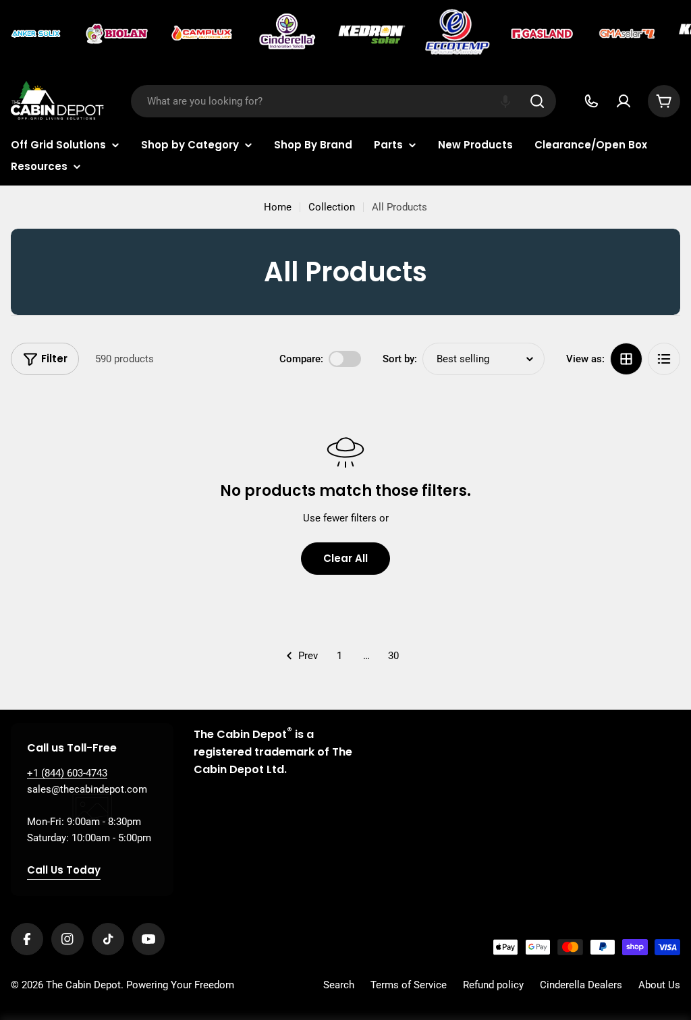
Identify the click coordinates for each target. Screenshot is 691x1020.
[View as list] (664, 359)
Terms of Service (408, 985)
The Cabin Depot (83, 985)
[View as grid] (626, 359)
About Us (659, 985)
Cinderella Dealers (581, 985)
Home (278, 207)
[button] (505, 101)
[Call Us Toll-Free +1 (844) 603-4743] (591, 101)
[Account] (623, 101)
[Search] (537, 101)
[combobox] (343, 101)
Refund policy (493, 985)
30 (393, 656)
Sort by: (400, 359)
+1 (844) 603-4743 (67, 773)
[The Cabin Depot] (37, 33)
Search (338, 985)
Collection (331, 207)
